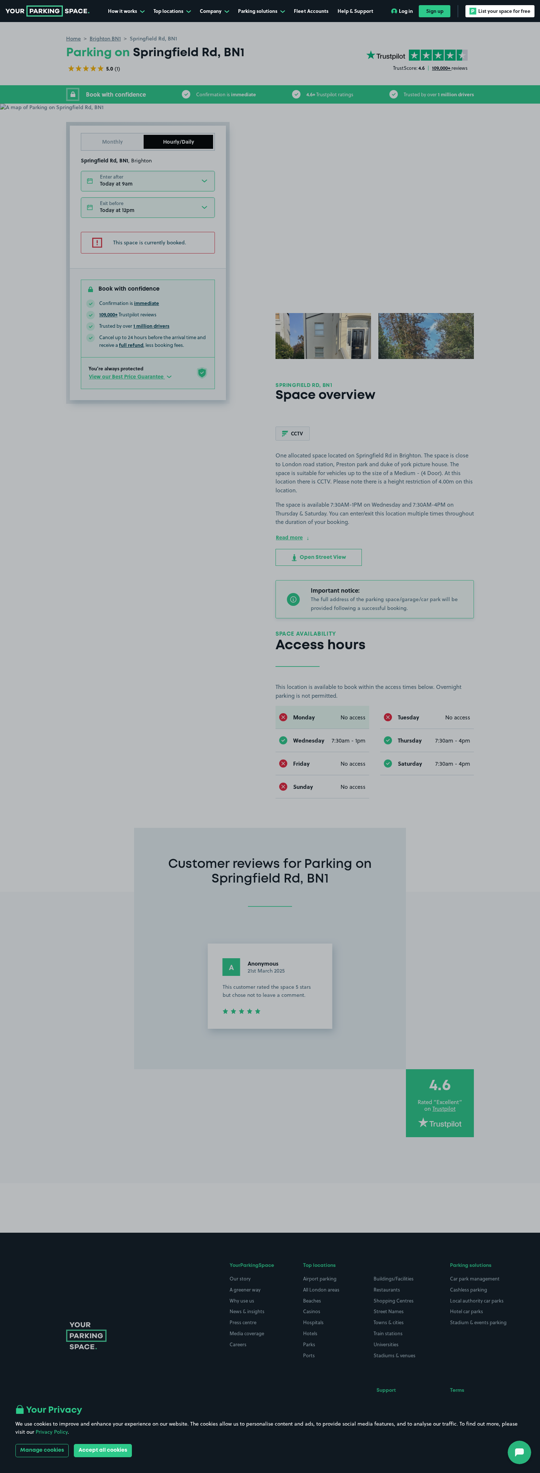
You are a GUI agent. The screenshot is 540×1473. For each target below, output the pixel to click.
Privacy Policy (52, 1432)
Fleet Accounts (311, 10)
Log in (406, 10)
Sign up (434, 10)
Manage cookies (42, 1450)
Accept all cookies (103, 1450)
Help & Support (355, 10)
